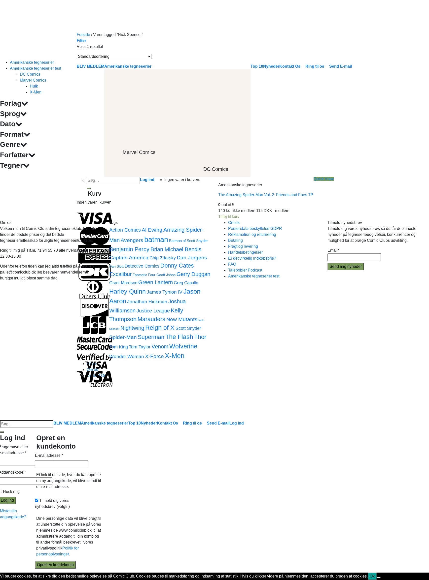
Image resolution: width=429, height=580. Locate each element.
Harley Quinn (127, 291)
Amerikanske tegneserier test (35, 68)
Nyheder (149, 423)
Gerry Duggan (193, 274)
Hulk (34, 86)
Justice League (153, 310)
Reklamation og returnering (252, 234)
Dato (7, 124)
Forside (83, 34)
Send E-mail (218, 423)
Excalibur (120, 274)
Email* (333, 250)
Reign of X (160, 327)
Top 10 (134, 423)
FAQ (232, 264)
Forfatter (14, 155)
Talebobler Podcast (245, 270)
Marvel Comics (33, 80)
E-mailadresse (49, 455)
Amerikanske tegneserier (32, 62)
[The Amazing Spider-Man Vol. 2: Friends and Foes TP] (255, 118)
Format (12, 134)
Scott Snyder (188, 328)
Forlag (10, 103)
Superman (151, 337)
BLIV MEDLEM (67, 423)
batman (156, 239)
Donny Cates (177, 265)
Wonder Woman (126, 356)
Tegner (11, 165)
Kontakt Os (167, 423)
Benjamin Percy (129, 249)
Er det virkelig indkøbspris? (252, 258)
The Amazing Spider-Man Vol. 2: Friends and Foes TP (265, 195)
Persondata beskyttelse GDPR (255, 228)
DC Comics (30, 74)
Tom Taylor (139, 346)
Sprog (10, 114)
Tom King (118, 346)
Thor (200, 337)
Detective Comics (142, 266)
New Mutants (181, 319)
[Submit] (2, 432)
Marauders (151, 319)
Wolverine (183, 346)
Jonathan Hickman (147, 301)
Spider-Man (123, 337)
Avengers (132, 240)
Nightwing (132, 328)
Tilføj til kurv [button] (228, 216)
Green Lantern (155, 282)
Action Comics (125, 230)
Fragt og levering (243, 246)
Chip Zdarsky (162, 257)
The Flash (179, 337)
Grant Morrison (123, 282)
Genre (10, 144)
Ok (372, 576)
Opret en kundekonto (55, 565)
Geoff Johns (166, 275)
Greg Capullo (186, 282)
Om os (234, 222)
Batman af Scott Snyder (188, 241)
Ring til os (192, 423)
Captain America (128, 257)
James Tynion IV (164, 292)
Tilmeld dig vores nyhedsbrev (52, 503)
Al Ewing (152, 230)
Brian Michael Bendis (175, 249)
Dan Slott (116, 266)
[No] (379, 577)
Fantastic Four (144, 275)
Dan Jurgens (192, 257)
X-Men (35, 92)
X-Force (154, 356)
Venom (159, 346)
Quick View (324, 179)
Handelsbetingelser (245, 252)
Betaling (235, 240)
